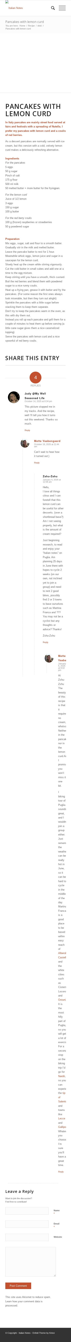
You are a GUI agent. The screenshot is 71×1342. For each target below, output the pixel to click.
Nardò (61, 1076)
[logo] (29, 8)
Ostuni (62, 999)
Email (56, 1225)
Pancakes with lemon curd (24, 22)
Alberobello (64, 953)
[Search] (51, 8)
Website (58, 1237)
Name (57, 1212)
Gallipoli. (63, 1126)
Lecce (61, 1118)
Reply (27, 430)
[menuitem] (51, 8)
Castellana (64, 957)
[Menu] (60, 8)
